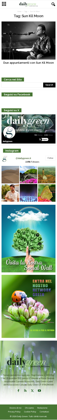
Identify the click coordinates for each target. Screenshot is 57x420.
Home (19, 11)
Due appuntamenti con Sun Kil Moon (28, 62)
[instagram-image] (10, 175)
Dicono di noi (15, 407)
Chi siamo (29, 407)
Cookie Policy (30, 411)
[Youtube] (39, 391)
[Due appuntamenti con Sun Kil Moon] (28, 40)
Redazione (42, 407)
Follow (50, 158)
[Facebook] (18, 391)
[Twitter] (32, 391)
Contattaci (44, 411)
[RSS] (25, 391)
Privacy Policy (14, 411)
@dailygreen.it (23, 158)
